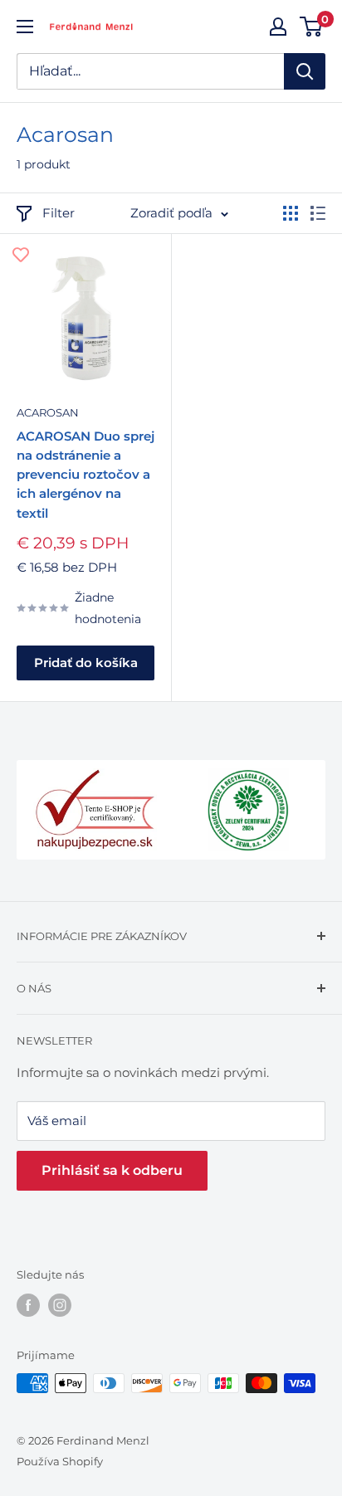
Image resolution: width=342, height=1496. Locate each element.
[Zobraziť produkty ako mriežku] (290, 213)
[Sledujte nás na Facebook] (28, 1305)
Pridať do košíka (86, 662)
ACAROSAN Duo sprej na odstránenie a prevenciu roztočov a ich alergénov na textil (85, 474)
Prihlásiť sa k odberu (112, 1170)
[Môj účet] (278, 26)
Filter (58, 213)
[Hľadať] (304, 71)
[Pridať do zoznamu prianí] (20, 253)
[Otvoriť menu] (25, 26)
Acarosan (48, 412)
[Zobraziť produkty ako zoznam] (317, 213)
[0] (311, 27)
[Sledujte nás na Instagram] (59, 1305)
